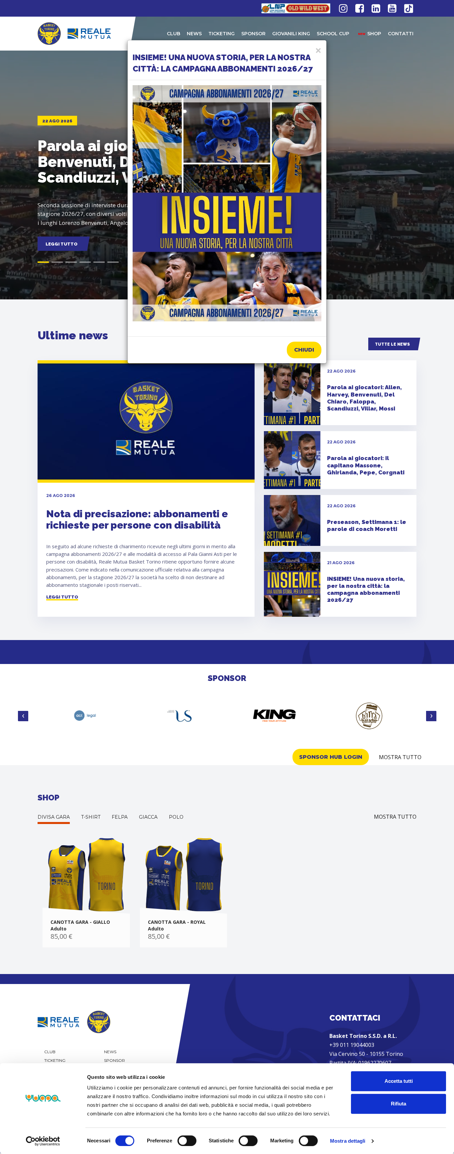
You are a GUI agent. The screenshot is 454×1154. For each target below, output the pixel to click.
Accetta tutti (399, 1081)
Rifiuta (398, 1103)
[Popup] (227, 203)
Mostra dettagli (348, 1141)
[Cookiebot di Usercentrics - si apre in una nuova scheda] (43, 1141)
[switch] (186, 1140)
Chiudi (304, 350)
